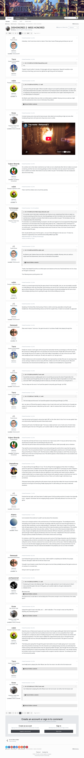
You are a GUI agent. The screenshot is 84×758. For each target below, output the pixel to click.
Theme (38, 752)
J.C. (13, 38)
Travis (14, 59)
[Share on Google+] (11, 747)
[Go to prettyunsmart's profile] (13, 585)
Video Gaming (28, 30)
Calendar (15, 21)
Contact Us (45, 752)
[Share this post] (76, 38)
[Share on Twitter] (6, 747)
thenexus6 (13, 325)
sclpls (14, 81)
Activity (18, 18)
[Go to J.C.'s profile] (13, 45)
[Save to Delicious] (17, 747)
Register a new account (25, 731)
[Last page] (31, 33)
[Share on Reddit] (19, 747)
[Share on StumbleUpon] (22, 747)
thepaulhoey (41, 63)
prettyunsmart (14, 578)
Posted (28, 38)
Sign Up (74, 2)
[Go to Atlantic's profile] (13, 522)
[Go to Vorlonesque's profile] (13, 215)
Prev (10, 33)
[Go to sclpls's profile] (13, 88)
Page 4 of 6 (37, 33)
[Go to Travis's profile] (13, 68)
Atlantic (13, 515)
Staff (21, 21)
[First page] (6, 33)
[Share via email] (24, 747)
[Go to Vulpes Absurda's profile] (13, 171)
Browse (9, 18)
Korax (14, 30)
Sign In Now (58, 731)
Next (28, 33)
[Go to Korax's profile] (8, 28)
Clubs (25, 18)
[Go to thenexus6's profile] (13, 332)
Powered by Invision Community (42, 755)
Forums (8, 21)
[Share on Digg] (14, 747)
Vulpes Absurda (13, 164)
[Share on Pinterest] (27, 747)
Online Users (28, 21)
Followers (71, 27)
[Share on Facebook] (9, 747)
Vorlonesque (13, 208)
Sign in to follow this (62, 27)
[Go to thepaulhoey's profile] (13, 471)
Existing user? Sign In (63, 2)
